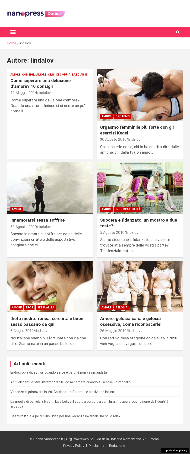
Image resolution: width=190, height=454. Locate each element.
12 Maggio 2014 (23, 93)
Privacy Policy (73, 446)
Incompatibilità (127, 209)
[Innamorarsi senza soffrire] (50, 188)
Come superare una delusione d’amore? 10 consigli (40, 83)
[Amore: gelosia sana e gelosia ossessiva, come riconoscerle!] (139, 287)
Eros (29, 307)
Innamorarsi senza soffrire (37, 220)
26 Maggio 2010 (113, 331)
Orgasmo (122, 116)
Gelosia (121, 307)
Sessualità (45, 307)
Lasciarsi (79, 74)
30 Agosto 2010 (113, 139)
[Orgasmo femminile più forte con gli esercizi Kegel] (139, 95)
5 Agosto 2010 (112, 232)
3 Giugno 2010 (22, 331)
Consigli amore (34, 74)
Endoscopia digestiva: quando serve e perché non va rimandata (58, 372)
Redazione (117, 446)
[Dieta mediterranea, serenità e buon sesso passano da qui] (50, 287)
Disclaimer (96, 446)
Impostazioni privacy (175, 450)
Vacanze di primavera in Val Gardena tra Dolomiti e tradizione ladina (62, 392)
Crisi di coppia (59, 74)
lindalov (44, 93)
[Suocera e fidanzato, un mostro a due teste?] (139, 188)
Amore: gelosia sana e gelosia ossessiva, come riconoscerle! (131, 321)
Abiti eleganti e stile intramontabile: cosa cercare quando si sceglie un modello (70, 382)
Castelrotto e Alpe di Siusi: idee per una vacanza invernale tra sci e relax (65, 416)
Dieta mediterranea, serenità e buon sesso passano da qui (46, 321)
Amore (15, 74)
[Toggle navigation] (13, 32)
